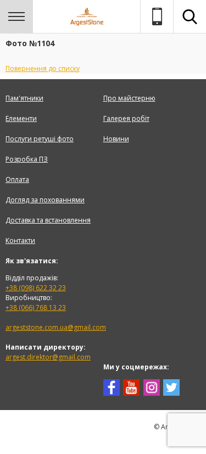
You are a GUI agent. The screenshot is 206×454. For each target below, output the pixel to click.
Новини (116, 138)
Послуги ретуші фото (39, 138)
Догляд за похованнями (45, 199)
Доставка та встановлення (48, 220)
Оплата (17, 179)
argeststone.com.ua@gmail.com (55, 327)
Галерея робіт (126, 118)
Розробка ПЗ (26, 159)
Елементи (21, 118)
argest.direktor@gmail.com (48, 357)
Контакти (20, 240)
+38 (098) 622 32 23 (35, 287)
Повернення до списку (42, 68)
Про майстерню (129, 98)
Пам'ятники (24, 98)
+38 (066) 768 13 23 (35, 307)
